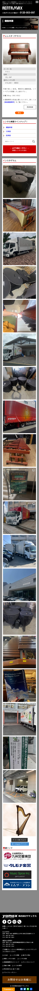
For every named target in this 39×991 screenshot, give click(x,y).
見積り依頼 (7, 965)
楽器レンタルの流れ (19, 150)
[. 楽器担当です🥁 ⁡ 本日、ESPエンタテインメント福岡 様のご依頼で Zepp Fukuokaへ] (19, 786)
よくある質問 (18, 965)
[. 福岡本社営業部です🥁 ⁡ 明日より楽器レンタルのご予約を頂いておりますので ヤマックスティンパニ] (19, 282)
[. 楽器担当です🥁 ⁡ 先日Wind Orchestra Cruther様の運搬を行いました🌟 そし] (19, 685)
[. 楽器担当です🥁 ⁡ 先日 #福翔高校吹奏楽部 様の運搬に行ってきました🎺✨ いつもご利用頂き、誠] (19, 719)
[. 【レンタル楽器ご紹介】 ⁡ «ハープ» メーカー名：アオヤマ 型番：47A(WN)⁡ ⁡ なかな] (19, 820)
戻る (19, 113)
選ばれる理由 (26, 955)
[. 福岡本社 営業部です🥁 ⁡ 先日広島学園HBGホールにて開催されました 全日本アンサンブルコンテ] (19, 585)
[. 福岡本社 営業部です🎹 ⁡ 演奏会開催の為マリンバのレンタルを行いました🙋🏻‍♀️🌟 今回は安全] (19, 215)
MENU (37, 2)
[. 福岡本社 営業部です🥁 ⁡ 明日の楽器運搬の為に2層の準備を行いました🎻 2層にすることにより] (19, 417)
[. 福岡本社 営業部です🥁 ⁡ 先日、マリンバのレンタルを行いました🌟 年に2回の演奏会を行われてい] (19, 450)
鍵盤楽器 (9, 127)
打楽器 (8, 131)
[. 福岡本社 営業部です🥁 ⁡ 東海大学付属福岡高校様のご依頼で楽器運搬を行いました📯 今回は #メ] (19, 349)
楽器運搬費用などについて (11, 962)
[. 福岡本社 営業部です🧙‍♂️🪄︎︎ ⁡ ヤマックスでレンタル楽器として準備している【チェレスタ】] (19, 316)
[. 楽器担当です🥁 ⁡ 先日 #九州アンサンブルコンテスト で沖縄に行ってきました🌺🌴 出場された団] (19, 752)
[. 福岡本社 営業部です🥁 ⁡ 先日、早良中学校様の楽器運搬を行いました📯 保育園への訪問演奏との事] (19, 551)
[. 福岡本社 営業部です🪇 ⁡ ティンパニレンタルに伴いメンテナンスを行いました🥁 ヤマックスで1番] (19, 618)
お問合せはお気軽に (20, 979)
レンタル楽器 (15, 955)
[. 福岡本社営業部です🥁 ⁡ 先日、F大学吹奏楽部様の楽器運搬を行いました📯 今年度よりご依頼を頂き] (19, 249)
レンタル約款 (23, 958)
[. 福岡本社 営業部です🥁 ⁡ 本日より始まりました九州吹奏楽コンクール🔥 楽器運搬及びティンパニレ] (19, 181)
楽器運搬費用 (9, 102)
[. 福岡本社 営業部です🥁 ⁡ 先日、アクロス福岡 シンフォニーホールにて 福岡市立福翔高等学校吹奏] (19, 484)
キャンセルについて (29, 962)
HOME (6, 955)
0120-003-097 (27, 12)
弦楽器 (8, 135)
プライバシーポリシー (10, 972)
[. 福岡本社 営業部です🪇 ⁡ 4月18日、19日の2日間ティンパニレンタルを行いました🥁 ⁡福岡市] (19, 383)
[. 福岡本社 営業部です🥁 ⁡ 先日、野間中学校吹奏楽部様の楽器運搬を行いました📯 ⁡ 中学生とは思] (19, 517)
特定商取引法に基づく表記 (11, 969)
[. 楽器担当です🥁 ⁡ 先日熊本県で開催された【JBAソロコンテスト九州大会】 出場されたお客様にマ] (19, 652)
